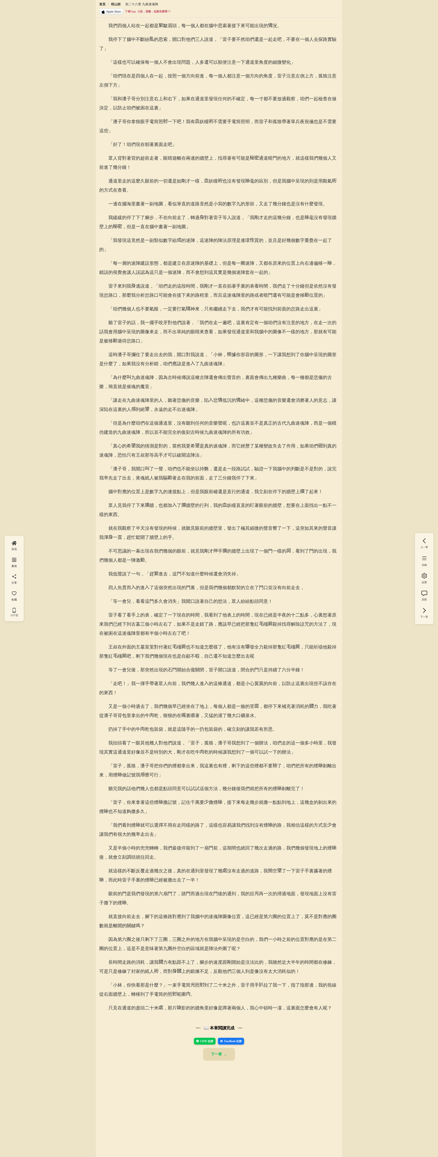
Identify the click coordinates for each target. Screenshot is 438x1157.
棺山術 (116, 4)
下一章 (216, 1054)
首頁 (102, 4)
